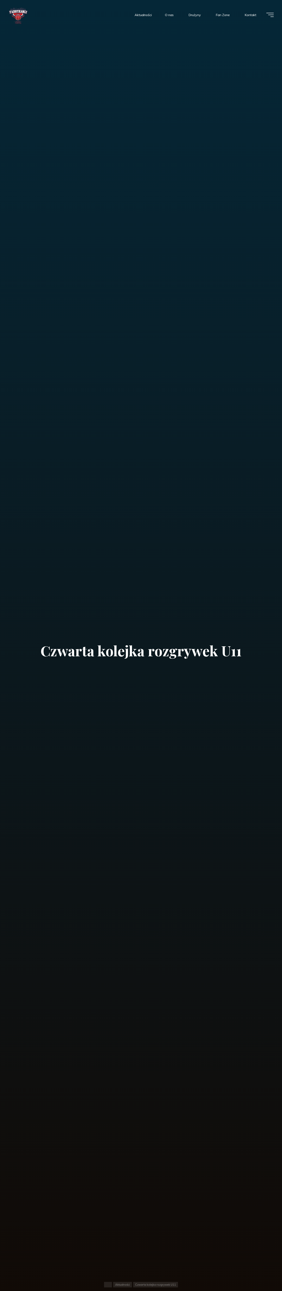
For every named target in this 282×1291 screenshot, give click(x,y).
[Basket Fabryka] (18, 15)
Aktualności (122, 1284)
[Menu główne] (270, 15)
